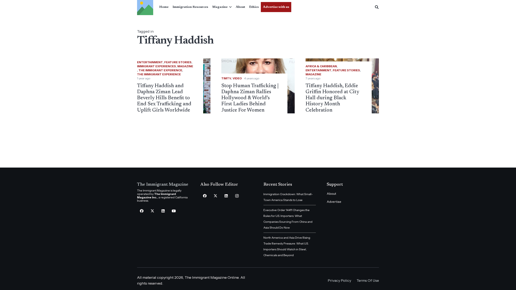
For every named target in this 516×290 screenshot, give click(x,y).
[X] (152, 210)
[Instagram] (236, 195)
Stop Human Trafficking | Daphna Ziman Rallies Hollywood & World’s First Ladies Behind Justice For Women (250, 98)
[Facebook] (141, 210)
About (331, 194)
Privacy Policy (339, 280)
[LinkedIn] (162, 210)
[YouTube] (173, 210)
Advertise (334, 202)
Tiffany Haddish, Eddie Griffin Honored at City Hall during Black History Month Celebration (332, 98)
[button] (230, 7)
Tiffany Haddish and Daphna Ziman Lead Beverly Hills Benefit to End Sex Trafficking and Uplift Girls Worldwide (164, 98)
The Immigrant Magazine (162, 184)
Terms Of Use (368, 280)
